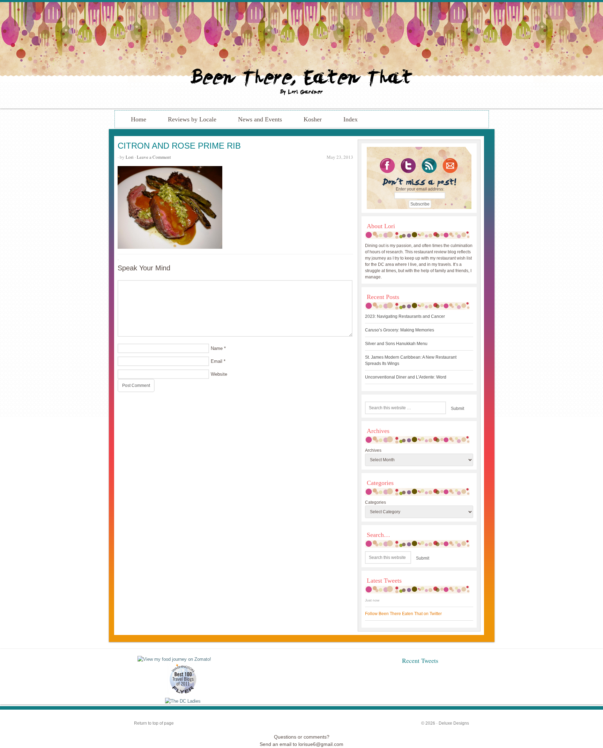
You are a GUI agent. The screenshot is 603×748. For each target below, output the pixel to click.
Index (350, 119)
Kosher (313, 119)
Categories (375, 502)
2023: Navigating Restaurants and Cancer (405, 316)
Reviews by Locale (192, 119)
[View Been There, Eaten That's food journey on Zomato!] (174, 659)
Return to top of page (154, 723)
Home (138, 119)
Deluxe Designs (454, 723)
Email (216, 361)
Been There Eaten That (301, 55)
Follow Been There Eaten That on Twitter (403, 613)
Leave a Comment (154, 157)
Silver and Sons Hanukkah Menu (396, 343)
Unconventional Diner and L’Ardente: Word (405, 377)
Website (219, 374)
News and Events (260, 119)
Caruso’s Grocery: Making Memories (399, 330)
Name (217, 348)
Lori (130, 157)
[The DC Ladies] (183, 701)
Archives (373, 450)
